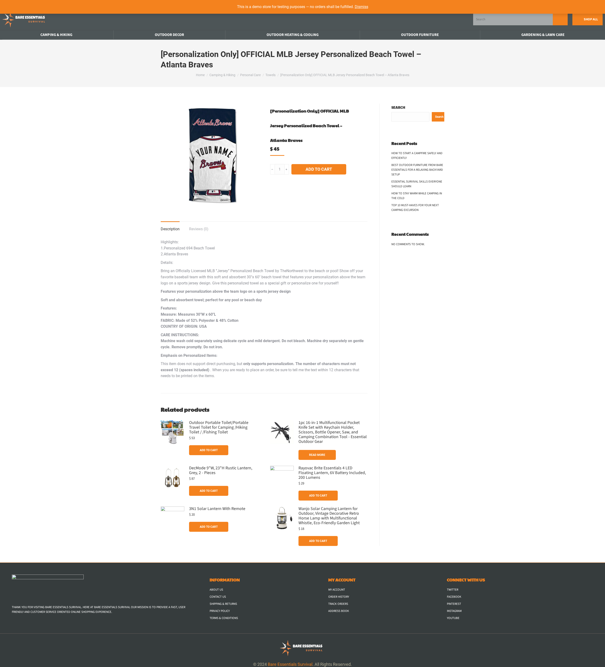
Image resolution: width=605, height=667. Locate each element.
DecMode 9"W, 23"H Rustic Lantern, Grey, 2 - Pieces (220, 470)
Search (398, 107)
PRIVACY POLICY (220, 611)
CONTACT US (218, 597)
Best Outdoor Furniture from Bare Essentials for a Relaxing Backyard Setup (417, 170)
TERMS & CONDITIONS (224, 618)
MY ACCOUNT (336, 590)
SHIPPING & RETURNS (223, 604)
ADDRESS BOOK (338, 611)
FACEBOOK (454, 597)
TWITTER (452, 590)
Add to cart (319, 169)
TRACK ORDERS (338, 604)
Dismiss (361, 6)
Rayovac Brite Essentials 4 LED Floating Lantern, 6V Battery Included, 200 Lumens (332, 473)
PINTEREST (454, 604)
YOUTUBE (453, 618)
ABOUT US (216, 590)
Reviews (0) (198, 229)
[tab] (170, 226)
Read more (317, 455)
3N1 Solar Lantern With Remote (217, 508)
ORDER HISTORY (338, 597)
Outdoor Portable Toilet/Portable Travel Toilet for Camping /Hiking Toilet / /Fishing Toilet (218, 427)
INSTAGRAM (454, 611)
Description (170, 229)
